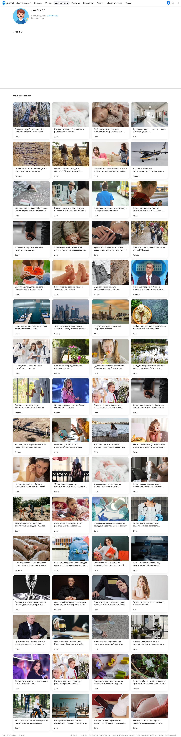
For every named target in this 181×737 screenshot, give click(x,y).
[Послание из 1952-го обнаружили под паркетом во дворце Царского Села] (31, 160)
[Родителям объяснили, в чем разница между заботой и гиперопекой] (70, 515)
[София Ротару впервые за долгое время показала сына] (31, 672)
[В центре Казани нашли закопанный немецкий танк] (110, 278)
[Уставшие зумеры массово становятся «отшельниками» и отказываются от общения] (110, 436)
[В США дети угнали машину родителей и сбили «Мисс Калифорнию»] (149, 554)
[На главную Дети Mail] (9, 3)
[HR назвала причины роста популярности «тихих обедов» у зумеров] (149, 633)
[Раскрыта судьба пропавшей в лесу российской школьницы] (31, 120)
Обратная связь (171, 735)
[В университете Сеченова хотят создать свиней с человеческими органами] (31, 554)
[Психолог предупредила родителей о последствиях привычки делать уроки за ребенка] (70, 436)
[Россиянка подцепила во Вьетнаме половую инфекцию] (31, 396)
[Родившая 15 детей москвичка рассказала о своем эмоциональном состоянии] (70, 120)
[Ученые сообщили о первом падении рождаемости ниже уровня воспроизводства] (149, 712)
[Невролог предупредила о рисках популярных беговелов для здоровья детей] (31, 712)
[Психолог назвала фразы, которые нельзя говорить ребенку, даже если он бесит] (110, 160)
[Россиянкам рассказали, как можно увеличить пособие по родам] (149, 475)
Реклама (21, 735)
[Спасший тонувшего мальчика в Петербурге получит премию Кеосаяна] (31, 593)
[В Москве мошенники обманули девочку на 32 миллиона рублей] (110, 593)
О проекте (74, 735)
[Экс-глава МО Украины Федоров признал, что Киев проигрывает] (70, 593)
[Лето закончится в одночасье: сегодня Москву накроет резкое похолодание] (70, 317)
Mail (3, 735)
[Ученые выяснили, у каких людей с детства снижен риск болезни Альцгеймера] (149, 436)
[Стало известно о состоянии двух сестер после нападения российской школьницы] (110, 199)
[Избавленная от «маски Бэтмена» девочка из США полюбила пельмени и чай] (149, 317)
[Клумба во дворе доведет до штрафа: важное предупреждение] (70, 357)
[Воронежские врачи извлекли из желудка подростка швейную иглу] (110, 515)
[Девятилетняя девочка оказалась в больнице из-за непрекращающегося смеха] (149, 120)
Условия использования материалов (150, 735)
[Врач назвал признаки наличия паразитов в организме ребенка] (70, 199)
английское (52, 15)
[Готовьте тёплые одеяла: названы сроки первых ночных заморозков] (149, 672)
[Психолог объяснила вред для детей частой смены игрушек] (110, 672)
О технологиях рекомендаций (99, 735)
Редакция (83, 735)
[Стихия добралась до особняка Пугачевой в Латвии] (70, 396)
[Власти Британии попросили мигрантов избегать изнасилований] (110, 317)
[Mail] (3, 3)
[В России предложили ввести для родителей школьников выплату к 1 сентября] (70, 554)
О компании (11, 735)
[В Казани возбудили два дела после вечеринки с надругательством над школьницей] (31, 239)
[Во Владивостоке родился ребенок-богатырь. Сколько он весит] (110, 120)
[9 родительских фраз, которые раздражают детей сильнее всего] (110, 239)
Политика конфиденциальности (123, 735)
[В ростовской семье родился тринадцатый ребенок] (70, 278)
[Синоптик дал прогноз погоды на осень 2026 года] (149, 239)
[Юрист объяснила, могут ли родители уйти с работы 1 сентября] (70, 672)
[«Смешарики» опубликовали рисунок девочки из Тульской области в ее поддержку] (110, 633)
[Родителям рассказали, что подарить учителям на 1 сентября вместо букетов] (110, 554)
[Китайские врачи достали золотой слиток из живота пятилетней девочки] (149, 515)
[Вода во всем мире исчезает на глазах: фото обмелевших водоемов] (31, 436)
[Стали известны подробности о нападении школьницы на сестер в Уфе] (149, 396)
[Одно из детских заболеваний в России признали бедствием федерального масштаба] (110, 357)
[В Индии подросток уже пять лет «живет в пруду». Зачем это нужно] (149, 357)
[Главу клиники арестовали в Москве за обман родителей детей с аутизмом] (70, 633)
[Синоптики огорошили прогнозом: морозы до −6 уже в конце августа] (70, 475)
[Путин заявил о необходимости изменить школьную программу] (31, 633)
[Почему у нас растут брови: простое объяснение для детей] (31, 475)
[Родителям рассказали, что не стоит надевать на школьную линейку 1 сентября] (110, 396)
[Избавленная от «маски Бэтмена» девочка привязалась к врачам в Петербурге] (31, 199)
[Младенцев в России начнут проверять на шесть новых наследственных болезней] (110, 475)
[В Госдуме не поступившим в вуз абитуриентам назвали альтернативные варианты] (31, 317)
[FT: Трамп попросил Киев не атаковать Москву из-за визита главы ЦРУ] (149, 278)
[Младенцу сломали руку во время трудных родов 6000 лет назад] (31, 515)
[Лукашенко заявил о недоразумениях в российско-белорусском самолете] (149, 160)
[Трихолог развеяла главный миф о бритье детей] (149, 593)
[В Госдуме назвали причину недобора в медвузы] (31, 357)
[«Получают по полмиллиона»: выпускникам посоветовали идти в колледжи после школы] (70, 712)
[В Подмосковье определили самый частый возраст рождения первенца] (110, 712)
